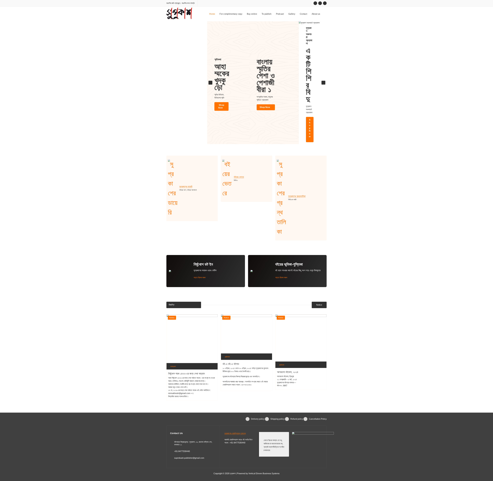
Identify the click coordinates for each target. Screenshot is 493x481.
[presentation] (210, 83)
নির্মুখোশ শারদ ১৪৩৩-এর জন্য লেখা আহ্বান (186, 373)
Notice (319, 305)
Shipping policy (277, 419)
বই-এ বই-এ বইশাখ (231, 364)
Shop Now (221, 106)
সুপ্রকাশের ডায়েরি (185, 186)
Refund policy (296, 419)
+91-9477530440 (182, 451)
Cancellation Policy (318, 419)
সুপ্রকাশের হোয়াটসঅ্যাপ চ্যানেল (235, 433)
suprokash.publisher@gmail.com (189, 458)
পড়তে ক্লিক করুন (200, 277)
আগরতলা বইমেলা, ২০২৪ (287, 372)
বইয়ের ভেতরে (239, 177)
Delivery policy (257, 419)
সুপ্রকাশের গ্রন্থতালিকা (296, 196)
